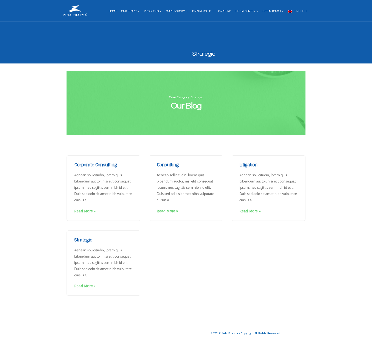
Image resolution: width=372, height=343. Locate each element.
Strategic (83, 240)
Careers (224, 11)
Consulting (168, 165)
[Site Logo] (75, 10)
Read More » (85, 211)
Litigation (248, 165)
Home (113, 11)
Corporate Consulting (95, 165)
